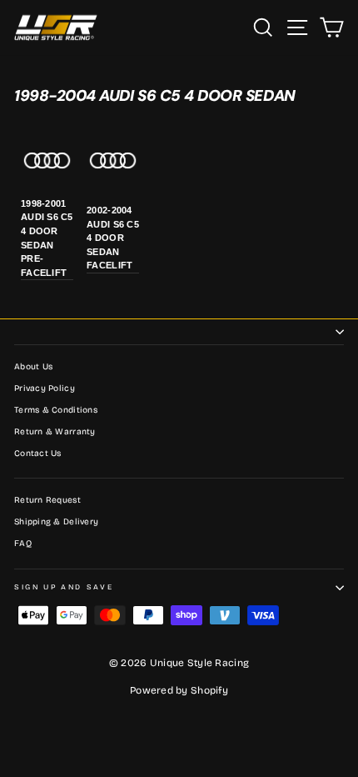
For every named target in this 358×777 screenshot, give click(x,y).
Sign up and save (63, 587)
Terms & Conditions (55, 410)
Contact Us (38, 454)
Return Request (47, 500)
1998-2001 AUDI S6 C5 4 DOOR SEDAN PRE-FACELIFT (47, 238)
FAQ (23, 544)
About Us (33, 367)
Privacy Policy (44, 388)
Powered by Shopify (179, 690)
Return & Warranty (55, 432)
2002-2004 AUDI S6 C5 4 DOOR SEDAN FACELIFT (113, 237)
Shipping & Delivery (56, 522)
